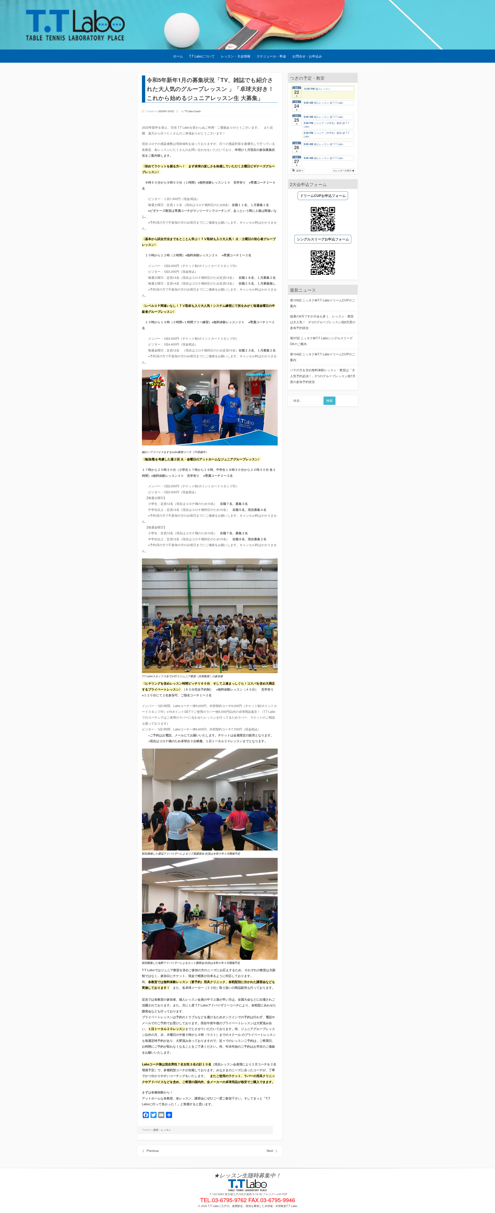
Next (270, 1150)
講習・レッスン (162, 1130)
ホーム (178, 56)
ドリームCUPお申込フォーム (323, 195)
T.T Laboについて (202, 56)
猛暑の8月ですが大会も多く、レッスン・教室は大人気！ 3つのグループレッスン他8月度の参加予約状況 (322, 322)
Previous (153, 1150)
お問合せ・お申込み (307, 56)
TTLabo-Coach (192, 111)
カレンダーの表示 (342, 170)
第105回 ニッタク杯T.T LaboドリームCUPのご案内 (322, 303)
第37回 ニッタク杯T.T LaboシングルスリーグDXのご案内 (321, 341)
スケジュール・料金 (271, 56)
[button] (297, 170)
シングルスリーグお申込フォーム (323, 239)
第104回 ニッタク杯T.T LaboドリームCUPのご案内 (322, 357)
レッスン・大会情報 (235, 56)
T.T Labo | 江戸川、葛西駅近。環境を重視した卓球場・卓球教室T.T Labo (252, 1206)
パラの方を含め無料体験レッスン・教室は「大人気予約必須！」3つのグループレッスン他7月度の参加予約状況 (322, 376)
